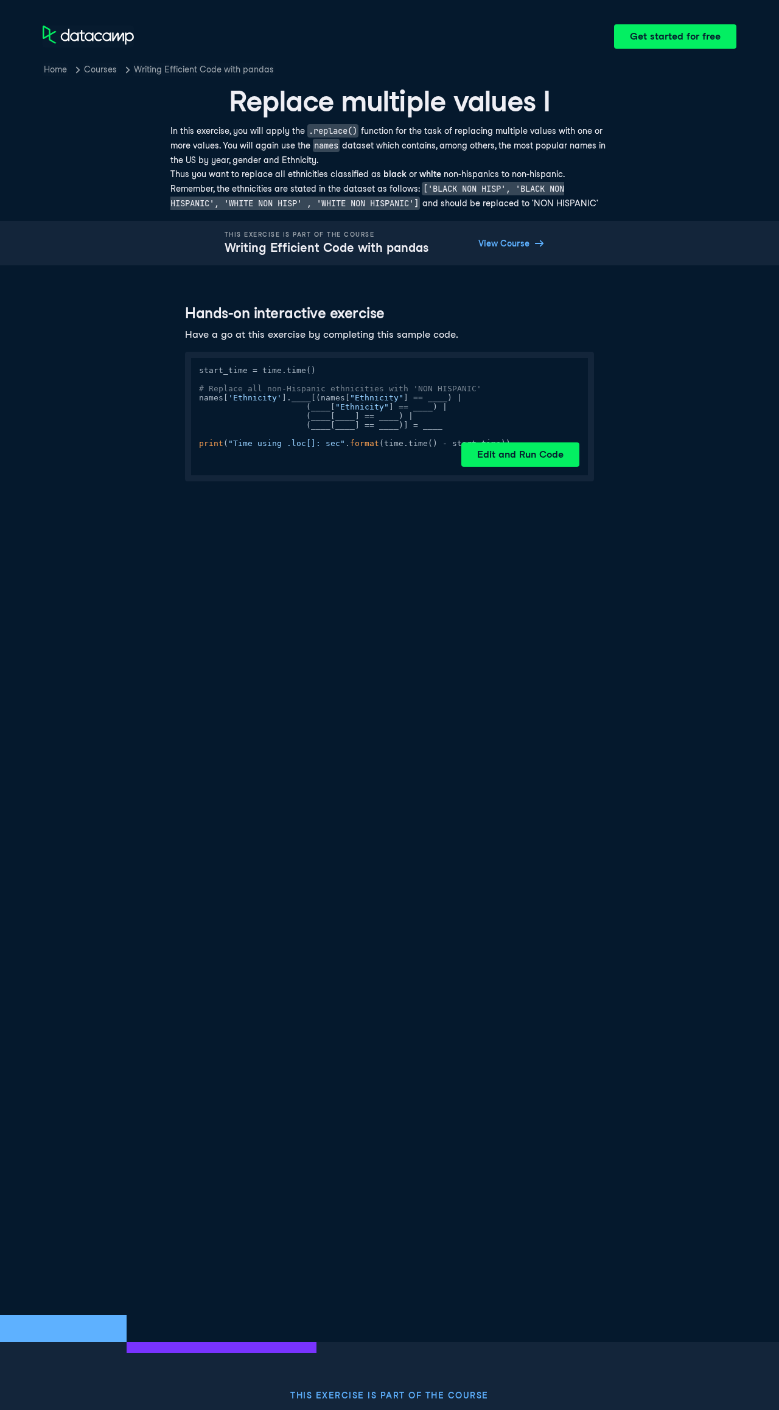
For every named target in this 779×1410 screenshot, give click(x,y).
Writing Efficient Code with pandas (204, 69)
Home (55, 69)
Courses (100, 69)
